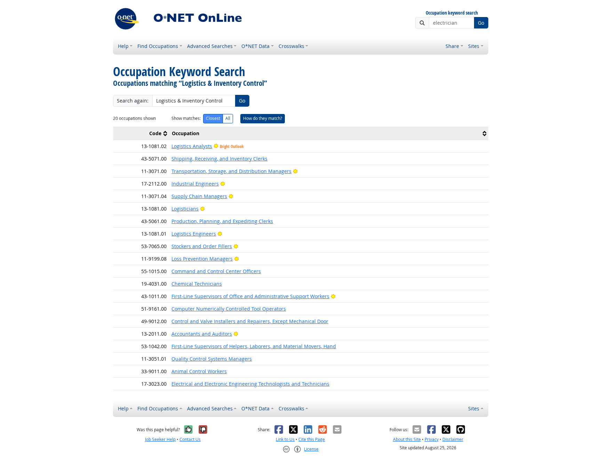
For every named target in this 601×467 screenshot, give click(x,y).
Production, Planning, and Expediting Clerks (222, 221)
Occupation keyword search (452, 13)
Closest (213, 118)
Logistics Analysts (191, 146)
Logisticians (185, 208)
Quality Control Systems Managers (211, 358)
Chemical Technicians (196, 283)
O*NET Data (255, 46)
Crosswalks (291, 46)
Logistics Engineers (193, 233)
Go (481, 22)
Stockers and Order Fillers (201, 246)
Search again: (133, 100)
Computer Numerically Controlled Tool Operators (228, 308)
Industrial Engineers (195, 183)
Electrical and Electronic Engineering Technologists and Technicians (250, 383)
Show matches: (186, 118)
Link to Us (285, 439)
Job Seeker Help (160, 439)
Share (452, 46)
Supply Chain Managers (199, 196)
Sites (473, 46)
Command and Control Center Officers (216, 271)
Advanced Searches (210, 46)
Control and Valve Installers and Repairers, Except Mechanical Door (249, 321)
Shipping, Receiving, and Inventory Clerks (219, 158)
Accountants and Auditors (201, 333)
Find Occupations (157, 46)
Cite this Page (311, 439)
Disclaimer (452, 439)
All (227, 118)
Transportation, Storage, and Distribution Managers (231, 171)
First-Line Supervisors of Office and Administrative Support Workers (250, 296)
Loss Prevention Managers (202, 258)
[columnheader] (141, 133)
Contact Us (190, 439)
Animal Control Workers (199, 371)
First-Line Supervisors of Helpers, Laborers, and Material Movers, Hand (253, 346)
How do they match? (262, 118)
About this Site (407, 439)
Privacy (432, 439)
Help (123, 46)
